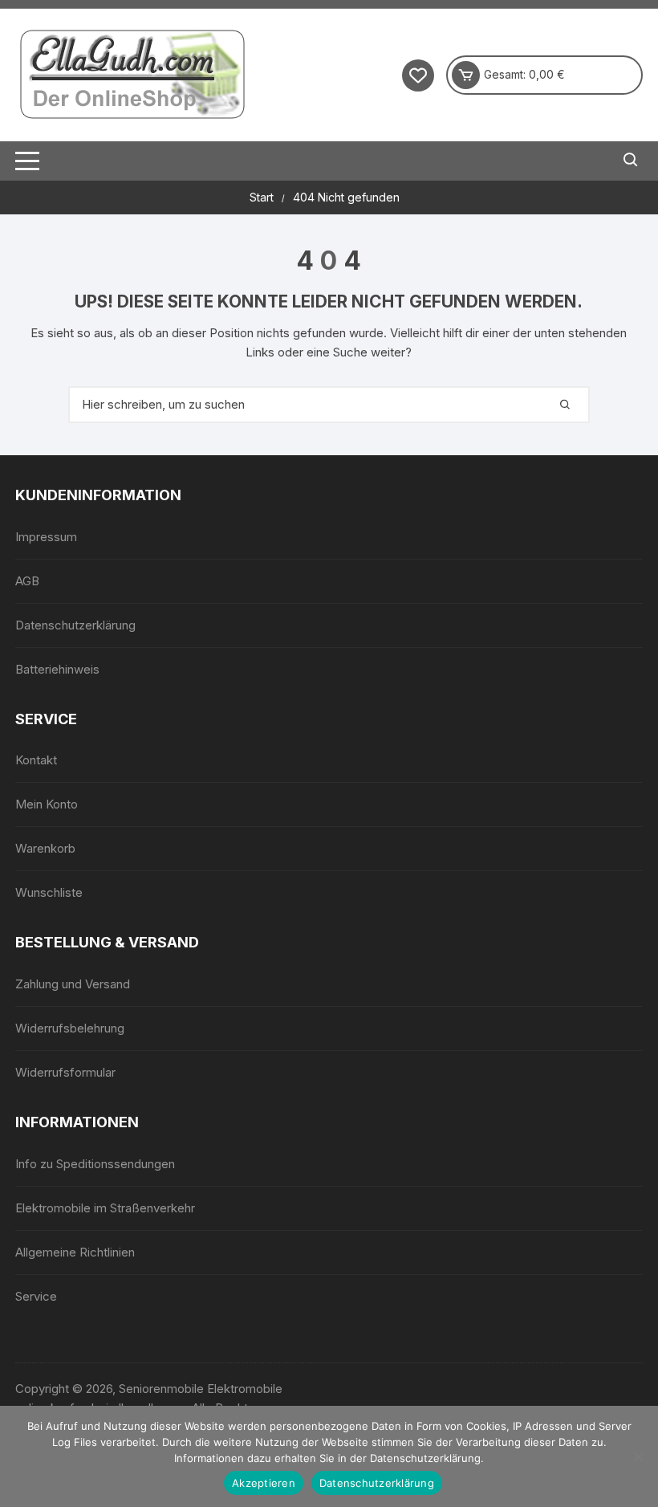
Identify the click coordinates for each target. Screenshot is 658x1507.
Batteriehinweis (57, 669)
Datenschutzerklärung (75, 625)
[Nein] (638, 1456)
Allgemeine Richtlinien (75, 1252)
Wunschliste (49, 892)
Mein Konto (46, 804)
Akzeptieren (263, 1482)
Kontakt (36, 760)
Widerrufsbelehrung (69, 1028)
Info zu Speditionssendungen (95, 1163)
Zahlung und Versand (72, 984)
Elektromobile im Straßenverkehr (105, 1208)
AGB (27, 581)
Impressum (46, 536)
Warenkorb (45, 848)
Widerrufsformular (65, 1072)
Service (36, 1296)
